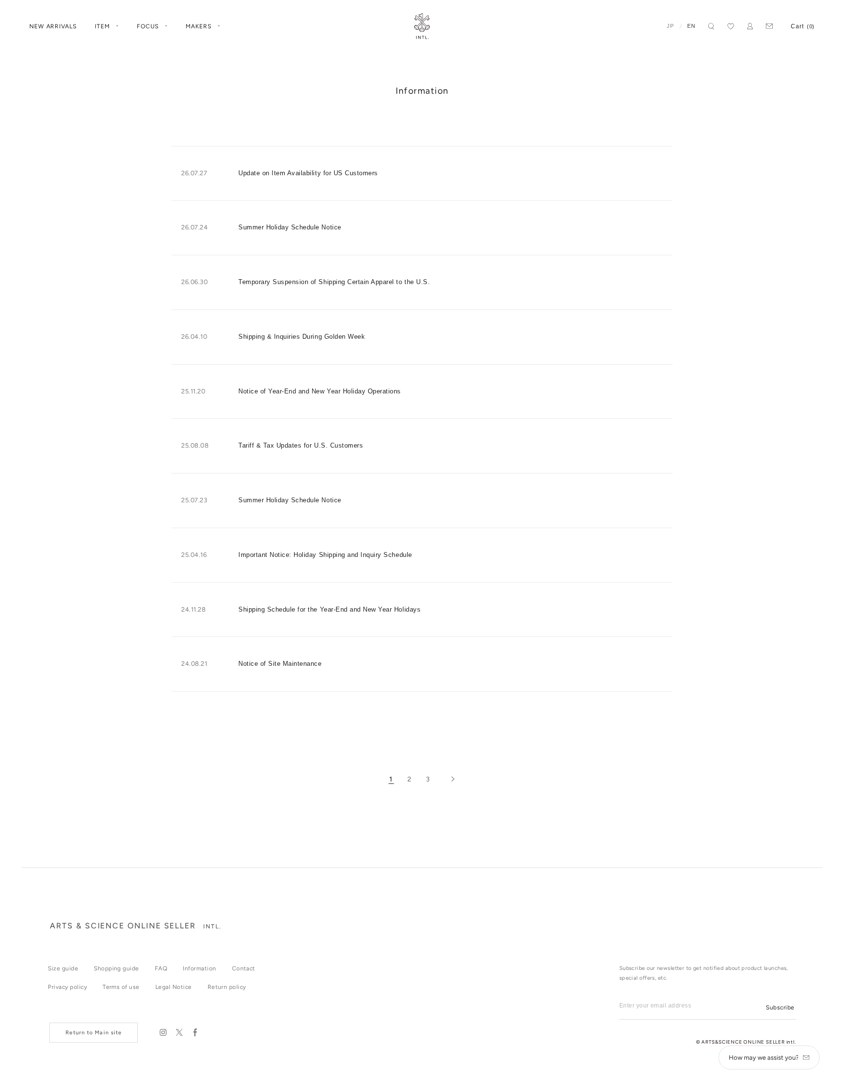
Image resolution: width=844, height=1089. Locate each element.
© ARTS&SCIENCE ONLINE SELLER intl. (746, 1042)
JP (670, 26)
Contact (243, 968)
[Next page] (453, 779)
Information (199, 968)
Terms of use (121, 987)
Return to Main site (93, 1032)
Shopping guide (116, 968)
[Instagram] (163, 1032)
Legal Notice (173, 987)
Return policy (227, 987)
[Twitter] (179, 1032)
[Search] (711, 26)
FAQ (161, 968)
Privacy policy (67, 987)
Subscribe (780, 1007)
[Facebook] (195, 1032)
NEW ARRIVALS (53, 26)
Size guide (63, 968)
